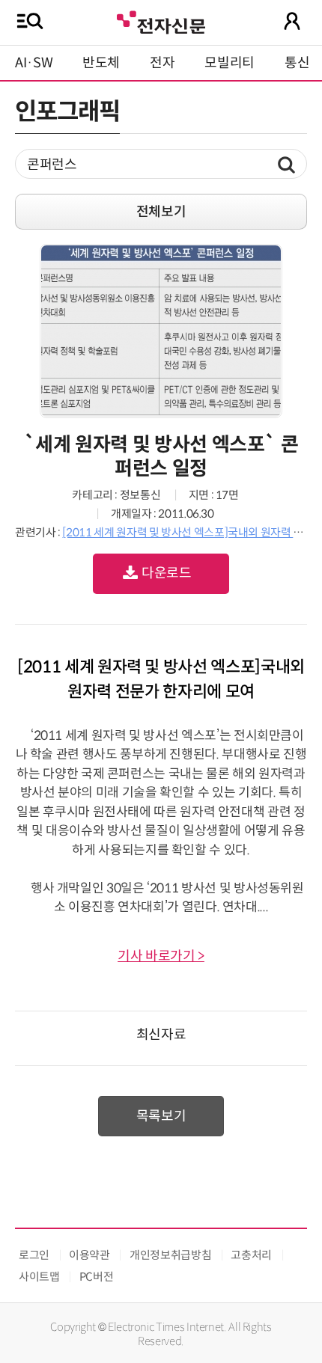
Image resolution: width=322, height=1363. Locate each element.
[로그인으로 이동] (292, 21)
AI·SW (33, 63)
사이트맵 (39, 1276)
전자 (162, 63)
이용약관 (89, 1255)
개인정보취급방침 (170, 1255)
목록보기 (161, 1116)
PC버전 (96, 1276)
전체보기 (161, 211)
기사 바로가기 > (161, 956)
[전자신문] (161, 20)
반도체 (101, 63)
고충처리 (251, 1255)
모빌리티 (229, 63)
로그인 (34, 1255)
